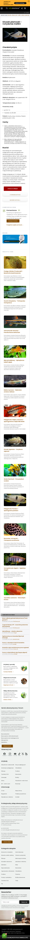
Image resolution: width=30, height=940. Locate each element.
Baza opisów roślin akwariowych (9, 736)
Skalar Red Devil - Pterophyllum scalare (14, 480)
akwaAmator (16, 639)
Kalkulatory (4, 742)
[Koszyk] (25, 8)
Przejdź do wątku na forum (14, 225)
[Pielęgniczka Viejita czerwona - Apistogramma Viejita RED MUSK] (15, 417)
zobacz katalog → (20, 3)
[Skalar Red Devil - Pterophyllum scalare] (15, 477)
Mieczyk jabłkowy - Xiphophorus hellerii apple (14, 361)
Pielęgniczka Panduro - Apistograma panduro (11, 509)
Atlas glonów (4, 740)
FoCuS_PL (15, 649)
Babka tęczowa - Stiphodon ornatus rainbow (13, 391)
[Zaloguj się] (22, 8)
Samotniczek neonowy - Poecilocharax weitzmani (12, 331)
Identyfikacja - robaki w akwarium (12, 631)
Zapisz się (24, 902)
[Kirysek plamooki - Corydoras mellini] (15, 41)
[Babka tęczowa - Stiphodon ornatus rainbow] (15, 388)
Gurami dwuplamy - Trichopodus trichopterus (14, 302)
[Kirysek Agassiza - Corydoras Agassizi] (15, 447)
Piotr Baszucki (16, 621)
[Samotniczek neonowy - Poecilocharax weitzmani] (15, 328)
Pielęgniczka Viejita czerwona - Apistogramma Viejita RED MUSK (14, 420)
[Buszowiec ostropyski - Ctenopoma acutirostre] (15, 536)
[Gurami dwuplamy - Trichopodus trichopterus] (15, 299)
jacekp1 (14, 644)
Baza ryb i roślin (16, 15)
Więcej (22, 907)
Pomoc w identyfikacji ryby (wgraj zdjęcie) (14, 652)
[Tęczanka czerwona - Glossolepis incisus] (15, 595)
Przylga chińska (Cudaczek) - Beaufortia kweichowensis (13, 272)
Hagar (15, 632)
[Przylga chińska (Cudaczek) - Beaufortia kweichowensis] (15, 269)
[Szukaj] (7, 8)
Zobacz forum (7, 746)
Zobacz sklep (7, 842)
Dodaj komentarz (13, 221)
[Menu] (2, 8)
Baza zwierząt (25, 15)
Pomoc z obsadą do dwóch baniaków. (13, 642)
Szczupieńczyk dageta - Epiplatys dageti (15, 569)
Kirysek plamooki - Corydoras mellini (12, 23)
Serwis (9, 15)
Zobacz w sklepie (13, 188)
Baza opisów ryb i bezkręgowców (10, 738)
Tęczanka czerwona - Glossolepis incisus (14, 598)
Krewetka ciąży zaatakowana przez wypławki (15, 647)
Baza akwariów (5, 734)
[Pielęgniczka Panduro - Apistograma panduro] (15, 506)
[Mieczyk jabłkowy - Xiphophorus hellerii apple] (15, 358)
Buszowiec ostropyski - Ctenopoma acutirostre (11, 539)
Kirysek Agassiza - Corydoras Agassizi (13, 450)
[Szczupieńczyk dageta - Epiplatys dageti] (15, 566)
